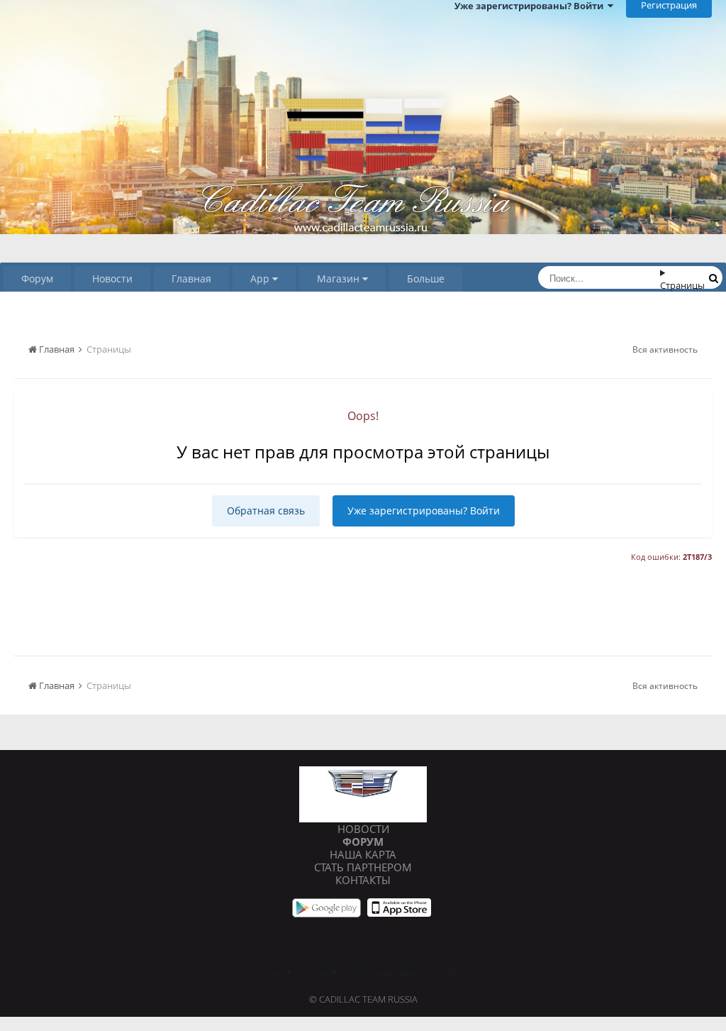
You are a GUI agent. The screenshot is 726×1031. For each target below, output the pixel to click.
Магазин (339, 278)
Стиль (318, 972)
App (261, 278)
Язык (275, 972)
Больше (426, 278)
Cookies (446, 972)
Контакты (363, 880)
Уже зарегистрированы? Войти (423, 510)
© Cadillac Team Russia (363, 999)
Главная (191, 278)
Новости (112, 278)
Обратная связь (266, 510)
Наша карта (363, 854)
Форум (37, 278)
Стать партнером (363, 867)
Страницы (682, 285)
